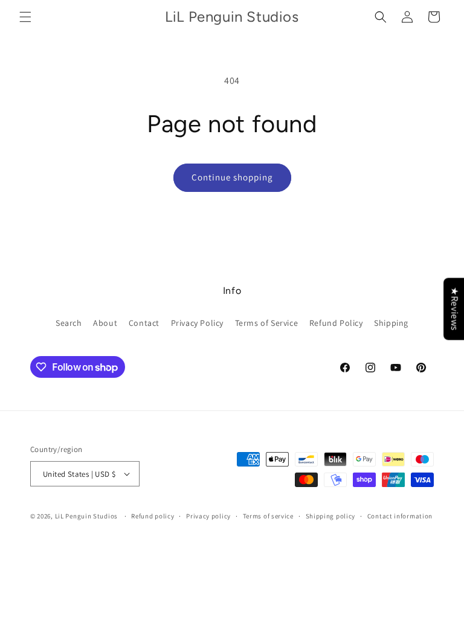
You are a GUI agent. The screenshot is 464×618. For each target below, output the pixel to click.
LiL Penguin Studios (86, 516)
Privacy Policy (197, 322)
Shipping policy (331, 516)
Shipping (391, 322)
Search (69, 322)
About (105, 322)
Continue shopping (232, 177)
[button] (25, 17)
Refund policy (152, 516)
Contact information (400, 516)
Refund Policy (336, 322)
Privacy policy (208, 516)
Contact (144, 322)
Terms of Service (266, 322)
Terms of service (268, 516)
